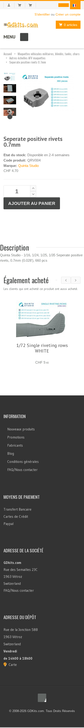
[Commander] (32, 5)
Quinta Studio (28, 166)
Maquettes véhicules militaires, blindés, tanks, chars (49, 53)
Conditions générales (23, 461)
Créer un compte (68, 14)
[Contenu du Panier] (21, 5)
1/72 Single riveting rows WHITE (42, 348)
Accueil (8, 53)
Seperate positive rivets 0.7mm (27, 62)
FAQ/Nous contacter (22, 469)
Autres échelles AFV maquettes (27, 58)
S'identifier (42, 14)
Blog (10, 453)
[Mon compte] (9, 5)
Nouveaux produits (21, 429)
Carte (13, 664)
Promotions (15, 437)
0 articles (70, 25)
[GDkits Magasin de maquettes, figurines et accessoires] (21, 24)
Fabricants (15, 445)
